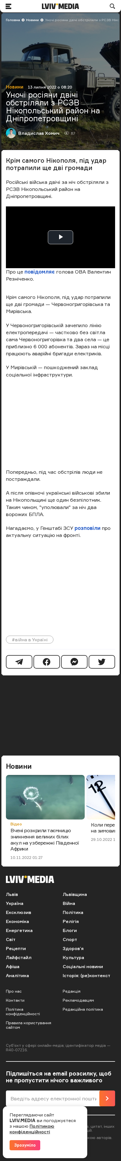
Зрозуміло (25, 1145)
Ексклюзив (18, 912)
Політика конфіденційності (23, 1011)
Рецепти (16, 948)
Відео (16, 823)
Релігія (71, 921)
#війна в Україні (30, 639)
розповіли (87, 528)
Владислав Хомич (38, 133)
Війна (69, 903)
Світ (10, 939)
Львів (12, 894)
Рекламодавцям (78, 1000)
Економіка (17, 921)
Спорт (70, 939)
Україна (14, 903)
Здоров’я (73, 948)
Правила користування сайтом (28, 1025)
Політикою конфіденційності (32, 1128)
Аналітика (17, 975)
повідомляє (39, 271)
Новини (32, 20)
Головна (13, 20)
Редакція (71, 991)
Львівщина (75, 894)
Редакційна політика (83, 1009)
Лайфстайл (19, 957)
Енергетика (19, 930)
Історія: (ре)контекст (86, 975)
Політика (73, 912)
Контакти (15, 1000)
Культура (73, 957)
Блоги (70, 930)
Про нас (14, 991)
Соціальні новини (83, 966)
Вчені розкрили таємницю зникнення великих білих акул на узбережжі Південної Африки (44, 839)
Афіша (12, 966)
